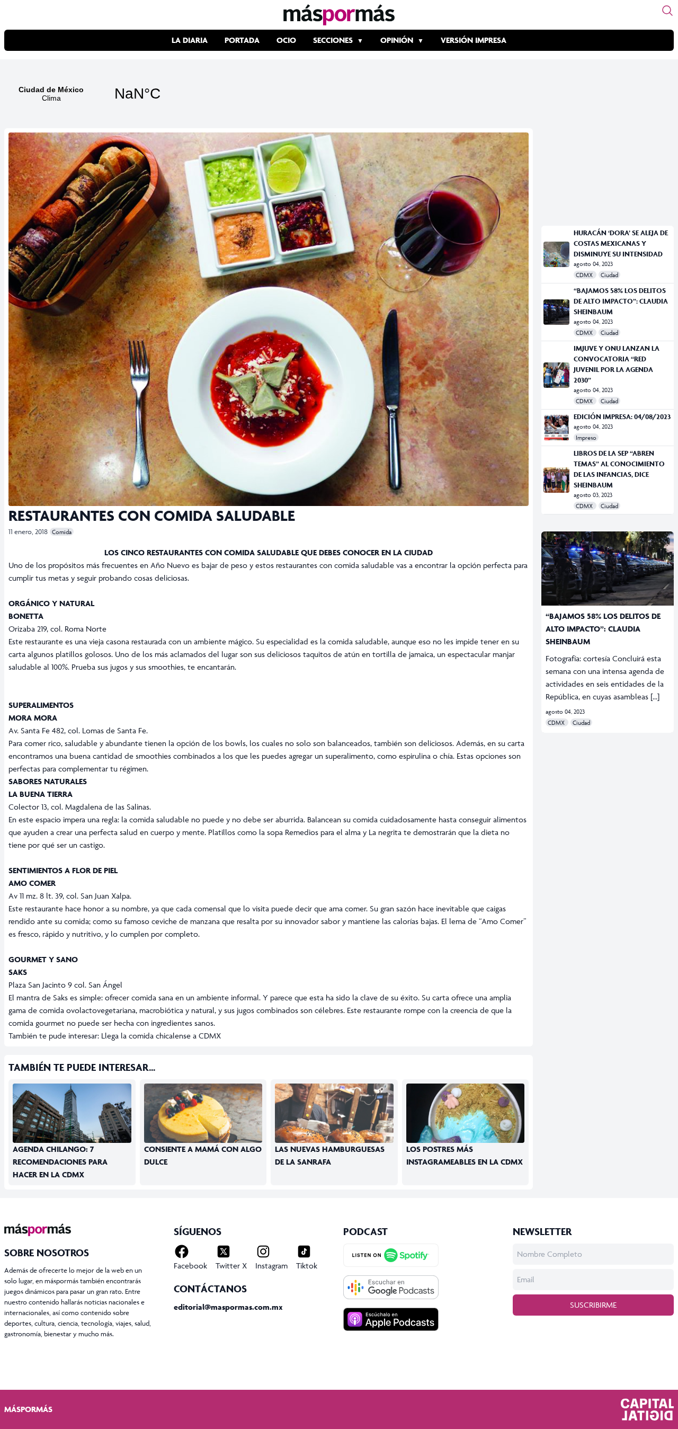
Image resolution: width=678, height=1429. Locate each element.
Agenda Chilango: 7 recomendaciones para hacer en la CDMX (60, 1161)
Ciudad (609, 275)
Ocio (286, 40)
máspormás (28, 1409)
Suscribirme (593, 1305)
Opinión (396, 40)
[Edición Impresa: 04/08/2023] (556, 427)
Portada (242, 40)
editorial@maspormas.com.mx (228, 1307)
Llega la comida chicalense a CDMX (161, 1036)
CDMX (585, 275)
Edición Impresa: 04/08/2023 (622, 416)
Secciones (333, 40)
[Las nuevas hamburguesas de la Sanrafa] (334, 1143)
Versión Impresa (473, 40)
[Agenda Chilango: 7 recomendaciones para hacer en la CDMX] (72, 1117)
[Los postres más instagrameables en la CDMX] (465, 1122)
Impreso (586, 437)
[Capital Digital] (647, 1409)
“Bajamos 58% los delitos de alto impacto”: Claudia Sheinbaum (621, 301)
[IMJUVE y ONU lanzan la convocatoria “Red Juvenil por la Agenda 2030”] (556, 375)
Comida (62, 532)
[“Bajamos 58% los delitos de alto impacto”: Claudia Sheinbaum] (556, 312)
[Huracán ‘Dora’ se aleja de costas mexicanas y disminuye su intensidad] (556, 254)
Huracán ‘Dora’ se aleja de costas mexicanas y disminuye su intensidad (621, 243)
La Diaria (190, 40)
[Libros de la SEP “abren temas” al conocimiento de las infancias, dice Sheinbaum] (556, 480)
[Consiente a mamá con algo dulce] (203, 1123)
